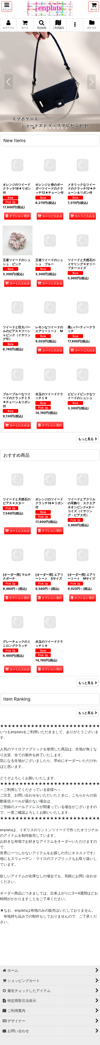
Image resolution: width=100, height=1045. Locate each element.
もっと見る (86, 439)
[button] (6, 6)
